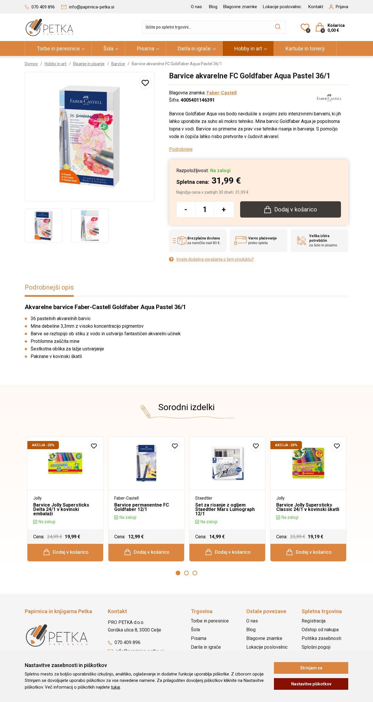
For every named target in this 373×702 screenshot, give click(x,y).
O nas (196, 6)
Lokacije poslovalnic (282, 6)
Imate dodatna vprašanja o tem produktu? (215, 259)
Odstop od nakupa (320, 629)
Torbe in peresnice (58, 48)
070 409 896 (126, 642)
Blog (213, 6)
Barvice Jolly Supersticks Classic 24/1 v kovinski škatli (307, 507)
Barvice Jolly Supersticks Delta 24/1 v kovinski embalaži (61, 509)
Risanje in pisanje (89, 63)
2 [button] (186, 573)
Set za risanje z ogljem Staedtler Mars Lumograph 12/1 (225, 509)
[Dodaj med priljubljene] (145, 83)
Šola (108, 48)
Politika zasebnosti (321, 638)
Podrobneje (181, 149)
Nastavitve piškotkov (311, 684)
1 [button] (178, 573)
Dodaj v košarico (70, 552)
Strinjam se (311, 668)
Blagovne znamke (240, 6)
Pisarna (145, 48)
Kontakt (315, 6)
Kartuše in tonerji (305, 48)
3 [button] (195, 573)
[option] (43, 225)
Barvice (118, 63)
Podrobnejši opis (49, 287)
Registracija (314, 621)
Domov (31, 63)
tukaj (115, 687)
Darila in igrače (194, 48)
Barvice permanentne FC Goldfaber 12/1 (141, 507)
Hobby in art (248, 48)
